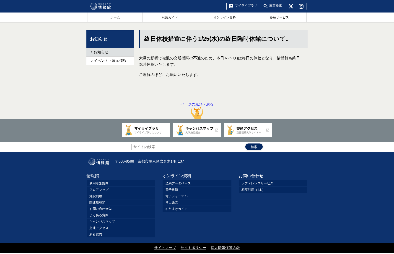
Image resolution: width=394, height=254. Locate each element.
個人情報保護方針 (225, 248)
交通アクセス (99, 228)
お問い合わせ (251, 176)
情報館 (93, 176)
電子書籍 (171, 189)
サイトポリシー (193, 248)
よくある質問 (99, 215)
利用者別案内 (99, 183)
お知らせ (101, 52)
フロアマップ (99, 189)
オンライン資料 (177, 176)
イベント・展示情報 (110, 61)
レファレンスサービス (257, 183)
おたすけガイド (176, 209)
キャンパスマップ (102, 221)
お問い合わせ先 (100, 209)
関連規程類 (97, 202)
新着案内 (95, 234)
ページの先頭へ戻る (197, 104)
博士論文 (171, 202)
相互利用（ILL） (253, 189)
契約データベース (178, 183)
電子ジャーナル (176, 196)
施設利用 (95, 196)
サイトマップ (165, 248)
